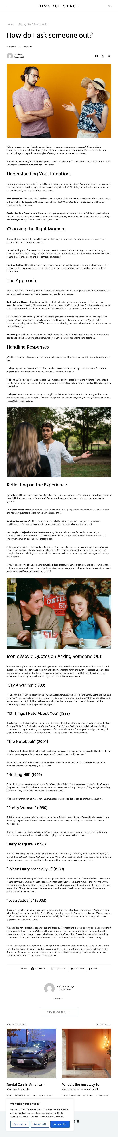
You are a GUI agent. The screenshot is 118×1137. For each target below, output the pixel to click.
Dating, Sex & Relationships (33, 24)
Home (10, 24)
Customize (19, 1124)
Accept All (60, 1124)
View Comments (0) (56, 1012)
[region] (40, 1115)
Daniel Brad (18, 54)
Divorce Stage (59, 6)
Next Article (102, 1025)
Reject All (40, 1124)
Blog (9, 1095)
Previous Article (18, 1025)
